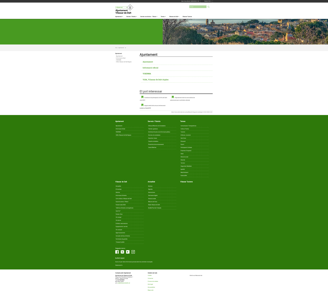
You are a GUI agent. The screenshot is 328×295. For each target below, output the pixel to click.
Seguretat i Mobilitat (186, 166)
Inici (116, 47)
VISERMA (118, 60)
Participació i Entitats (186, 147)
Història (118, 192)
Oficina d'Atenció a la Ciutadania (156, 125)
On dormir (118, 220)
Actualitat (118, 186)
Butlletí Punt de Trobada (154, 208)
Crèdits (150, 275)
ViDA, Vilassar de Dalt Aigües (124, 62)
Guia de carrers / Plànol (122, 201)
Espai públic (184, 175)
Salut (182, 153)
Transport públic (120, 242)
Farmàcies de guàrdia (121, 239)
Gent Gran (183, 138)
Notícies (150, 186)
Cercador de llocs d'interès (123, 236)
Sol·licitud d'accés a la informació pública (159, 132)
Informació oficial (120, 58)
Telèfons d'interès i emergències (124, 208)
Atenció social (184, 157)
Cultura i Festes (185, 129)
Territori (183, 163)
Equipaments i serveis (122, 226)
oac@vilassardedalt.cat (123, 283)
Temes (163, 16)
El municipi (118, 189)
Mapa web (150, 290)
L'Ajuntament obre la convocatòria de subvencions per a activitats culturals (182, 99)
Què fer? (118, 211)
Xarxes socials (152, 198)
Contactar (150, 278)
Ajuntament (118, 16)
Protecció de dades (153, 281)
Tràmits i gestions (153, 129)
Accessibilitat (151, 287)
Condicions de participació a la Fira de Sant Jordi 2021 (153, 99)
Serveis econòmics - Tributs (148, 16)
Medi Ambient (184, 172)
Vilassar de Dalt (173, 16)
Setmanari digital (152, 195)
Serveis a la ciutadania (154, 135)
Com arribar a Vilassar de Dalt (124, 198)
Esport (182, 144)
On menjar (118, 217)
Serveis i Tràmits (131, 16)
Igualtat (183, 169)
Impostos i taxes (152, 138)
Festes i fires (119, 214)
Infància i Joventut (186, 135)
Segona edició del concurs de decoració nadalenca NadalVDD (152, 107)
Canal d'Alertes (152, 147)
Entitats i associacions (122, 223)
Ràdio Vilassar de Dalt (154, 204)
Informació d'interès (121, 195)
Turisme (183, 132)
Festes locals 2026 (121, 204)
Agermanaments (120, 232)
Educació (183, 141)
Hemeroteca (151, 192)
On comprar (119, 229)
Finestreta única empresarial (156, 144)
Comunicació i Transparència (188, 125)
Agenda (150, 189)
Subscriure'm (118, 265)
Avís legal (150, 284)
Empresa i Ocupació (186, 150)
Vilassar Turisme (187, 16)
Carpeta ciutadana (153, 141)
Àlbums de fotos (152, 201)
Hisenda (183, 160)
